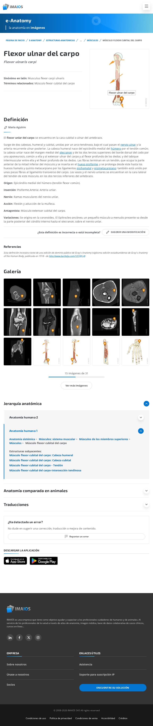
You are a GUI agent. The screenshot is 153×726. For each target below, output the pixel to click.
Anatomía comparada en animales (36, 490)
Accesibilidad (108, 718)
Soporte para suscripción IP (97, 674)
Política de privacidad (61, 718)
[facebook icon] (19, 637)
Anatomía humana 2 (23, 417)
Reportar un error (79, 536)
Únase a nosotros (18, 674)
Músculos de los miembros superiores (104, 439)
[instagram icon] (38, 637)
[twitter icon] (28, 637)
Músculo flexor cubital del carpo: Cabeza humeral (41, 455)
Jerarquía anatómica (23, 403)
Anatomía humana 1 (23, 430)
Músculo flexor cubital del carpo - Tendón (36, 465)
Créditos (123, 718)
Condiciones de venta (86, 718)
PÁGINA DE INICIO (15, 40)
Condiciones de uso (36, 718)
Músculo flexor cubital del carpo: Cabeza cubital (40, 460)
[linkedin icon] (10, 637)
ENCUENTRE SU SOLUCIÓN (112, 687)
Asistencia (85, 664)
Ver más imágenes (76, 385)
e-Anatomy (35, 40)
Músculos (92, 40)
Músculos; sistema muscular (57, 439)
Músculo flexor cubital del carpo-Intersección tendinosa (45, 470)
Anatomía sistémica (22, 439)
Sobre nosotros (16, 664)
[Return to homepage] (18, 609)
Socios (11, 684)
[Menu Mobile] (146, 6)
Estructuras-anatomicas (60, 40)
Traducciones (16, 504)
